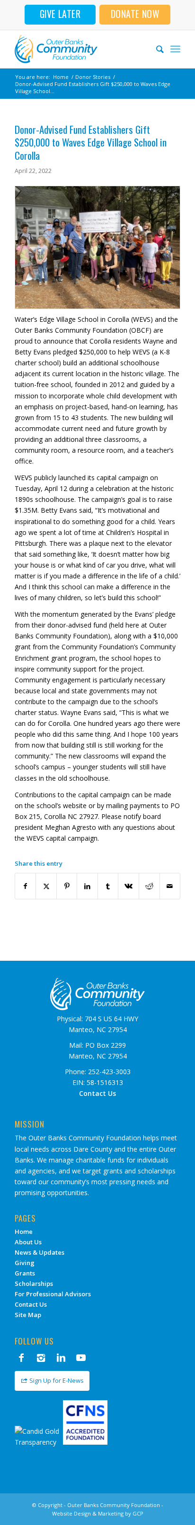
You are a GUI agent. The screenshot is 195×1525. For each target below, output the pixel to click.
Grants (25, 1273)
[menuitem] (155, 49)
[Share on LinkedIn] (87, 886)
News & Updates (39, 1252)
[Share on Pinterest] (67, 886)
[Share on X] (46, 886)
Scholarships (34, 1283)
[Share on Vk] (128, 886)
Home (24, 1231)
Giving (25, 1262)
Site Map (28, 1314)
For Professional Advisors (53, 1294)
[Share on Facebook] (25, 886)
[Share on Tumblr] (108, 886)
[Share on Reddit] (149, 886)
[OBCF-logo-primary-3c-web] (81, 49)
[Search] (155, 49)
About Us (28, 1242)
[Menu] (175, 49)
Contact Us (31, 1304)
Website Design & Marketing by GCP (97, 1513)
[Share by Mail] (170, 886)
